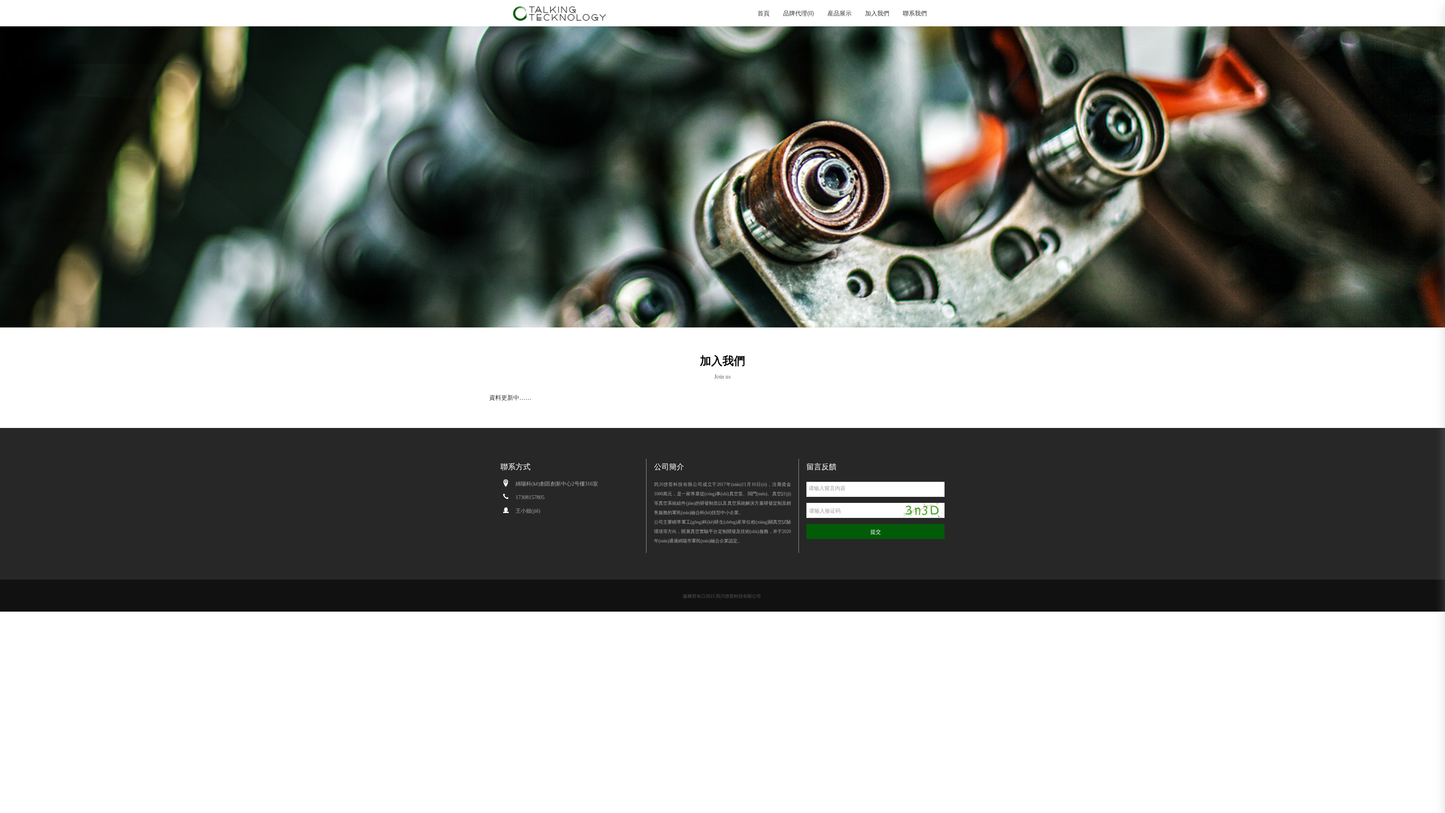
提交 (875, 531)
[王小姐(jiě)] (506, 511)
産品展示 (839, 13)
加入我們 (877, 13)
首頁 (763, 13)
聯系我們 (915, 13)
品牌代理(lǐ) (798, 13)
